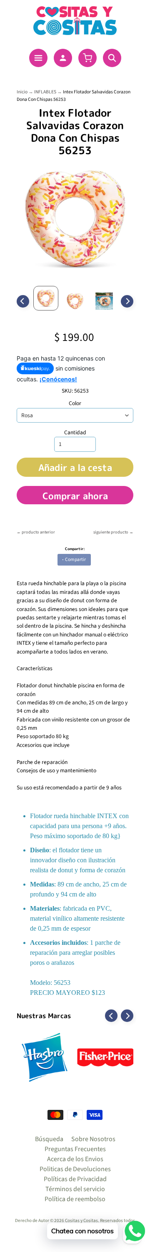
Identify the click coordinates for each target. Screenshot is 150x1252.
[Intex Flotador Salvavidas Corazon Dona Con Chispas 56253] (45, 298)
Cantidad (75, 432)
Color (75, 403)
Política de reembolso (75, 1199)
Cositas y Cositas (81, 1220)
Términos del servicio (75, 1189)
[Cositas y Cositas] (75, 20)
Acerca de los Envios (75, 1159)
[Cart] (87, 58)
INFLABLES (45, 91)
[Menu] (38, 58)
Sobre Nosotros (93, 1139)
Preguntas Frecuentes (75, 1149)
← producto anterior (36, 532)
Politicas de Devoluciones (75, 1169)
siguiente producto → (113, 532)
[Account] (63, 58)
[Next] (127, 301)
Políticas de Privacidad (75, 1179)
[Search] (112, 58)
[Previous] (23, 301)
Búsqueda (49, 1139)
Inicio (22, 91)
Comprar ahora (75, 495)
